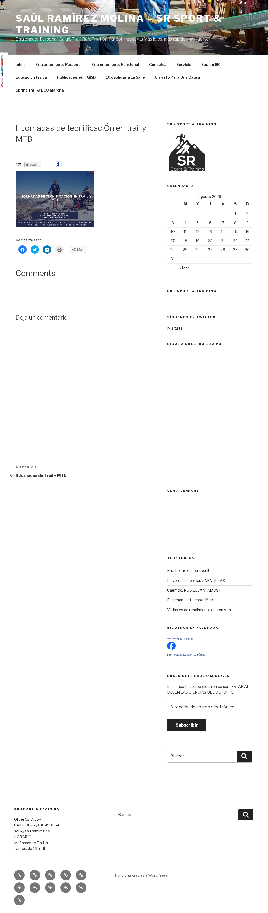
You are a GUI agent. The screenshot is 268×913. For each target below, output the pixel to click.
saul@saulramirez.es (32, 831)
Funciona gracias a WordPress (141, 875)
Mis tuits (174, 328)
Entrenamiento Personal (59, 64)
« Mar (184, 268)
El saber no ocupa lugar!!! (188, 570)
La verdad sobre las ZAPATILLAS (196, 580)
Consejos (157, 64)
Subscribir (187, 725)
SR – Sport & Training (192, 291)
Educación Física (31, 77)
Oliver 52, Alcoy (27, 819)
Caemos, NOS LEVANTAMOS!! (193, 590)
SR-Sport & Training (180, 638)
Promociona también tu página (186, 654)
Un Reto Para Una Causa (177, 77)
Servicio (183, 64)
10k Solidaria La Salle (125, 77)
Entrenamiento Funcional (115, 64)
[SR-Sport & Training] (171, 648)
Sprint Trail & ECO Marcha (40, 90)
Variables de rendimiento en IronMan (199, 610)
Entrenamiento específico (190, 600)
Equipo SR (210, 64)
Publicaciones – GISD (76, 77)
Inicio (21, 64)
